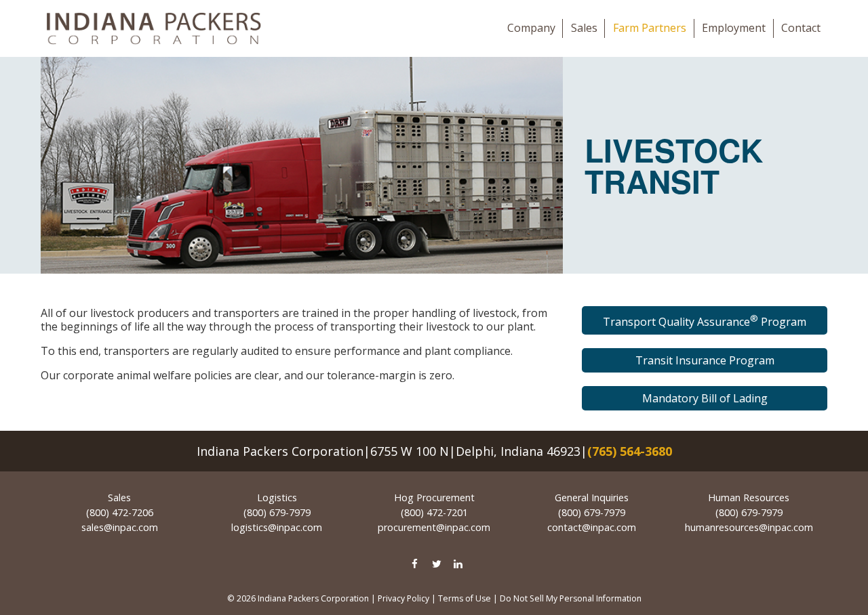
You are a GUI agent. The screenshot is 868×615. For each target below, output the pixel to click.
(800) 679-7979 (277, 512)
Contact (801, 27)
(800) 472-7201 (434, 512)
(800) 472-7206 (119, 512)
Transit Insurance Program (704, 360)
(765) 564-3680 (629, 451)
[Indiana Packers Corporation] (154, 28)
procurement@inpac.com (434, 527)
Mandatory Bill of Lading (705, 398)
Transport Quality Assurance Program (704, 320)
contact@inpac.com (591, 527)
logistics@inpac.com (276, 527)
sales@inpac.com (119, 527)
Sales (584, 27)
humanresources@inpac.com (749, 527)
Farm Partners (649, 27)
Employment (734, 27)
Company (531, 27)
